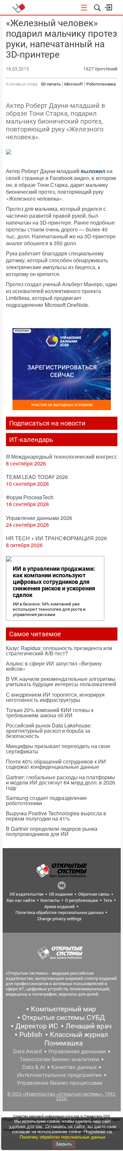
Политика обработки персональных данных (59, 912)
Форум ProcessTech (29, 497)
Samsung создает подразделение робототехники (46, 800)
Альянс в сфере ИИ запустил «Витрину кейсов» (54, 666)
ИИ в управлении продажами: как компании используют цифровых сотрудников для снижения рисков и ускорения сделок (54, 582)
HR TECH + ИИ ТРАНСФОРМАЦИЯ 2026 (56, 538)
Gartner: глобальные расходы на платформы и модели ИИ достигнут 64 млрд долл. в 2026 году (60, 782)
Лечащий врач (89, 1026)
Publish (30, 1035)
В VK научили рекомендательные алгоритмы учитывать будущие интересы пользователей (61, 681)
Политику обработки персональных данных (63, 1137)
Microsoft (73, 84)
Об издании (61, 894)
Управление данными (77, 1051)
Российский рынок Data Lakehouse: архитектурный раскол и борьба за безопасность (49, 731)
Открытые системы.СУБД (63, 1018)
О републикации (81, 900)
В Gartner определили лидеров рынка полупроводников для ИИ (51, 831)
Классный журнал (79, 1035)
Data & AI (33, 1067)
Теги (107, 900)
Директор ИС (36, 1026)
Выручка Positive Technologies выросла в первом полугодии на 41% (56, 815)
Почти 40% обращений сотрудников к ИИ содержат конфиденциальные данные (56, 764)
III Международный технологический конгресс (61, 456)
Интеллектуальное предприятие (59, 1075)
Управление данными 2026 (39, 518)
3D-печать (51, 84)
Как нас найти (21, 900)
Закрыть (63, 1143)
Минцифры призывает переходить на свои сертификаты (58, 748)
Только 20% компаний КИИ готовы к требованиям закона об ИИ (49, 712)
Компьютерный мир (63, 1009)
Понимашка (63, 1043)
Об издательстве (27, 894)
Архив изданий (59, 906)
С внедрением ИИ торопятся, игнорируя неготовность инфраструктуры (55, 697)
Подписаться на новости (47, 423)
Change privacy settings (59, 918)
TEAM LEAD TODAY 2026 (37, 477)
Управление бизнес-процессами (59, 1083)
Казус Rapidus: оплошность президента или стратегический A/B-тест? (59, 650)
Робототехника (101, 84)
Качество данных (74, 1067)
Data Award (27, 1051)
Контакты (50, 900)
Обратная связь (94, 894)
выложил (93, 171)
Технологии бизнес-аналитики (59, 1059)
